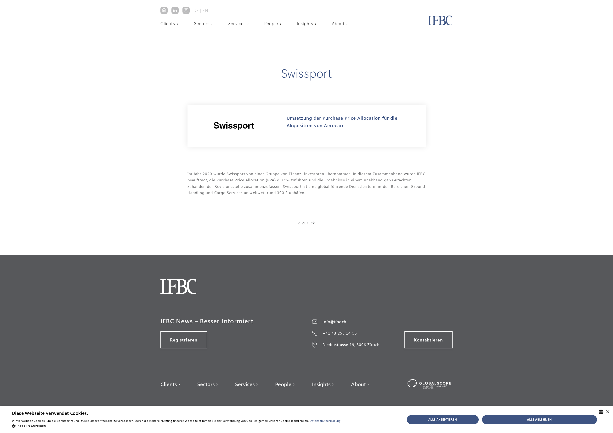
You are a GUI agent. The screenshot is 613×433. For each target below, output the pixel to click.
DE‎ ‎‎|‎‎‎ (197, 10)
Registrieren (184, 340)
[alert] (306, 419)
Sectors (202, 23)
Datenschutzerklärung (325, 421)
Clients (167, 23)
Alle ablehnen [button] (539, 419)
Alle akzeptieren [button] (442, 419)
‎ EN (204, 10)
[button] (171, 23)
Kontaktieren (428, 340)
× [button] (607, 412)
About (338, 23)
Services (237, 23)
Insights (305, 23)
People (271, 23)
